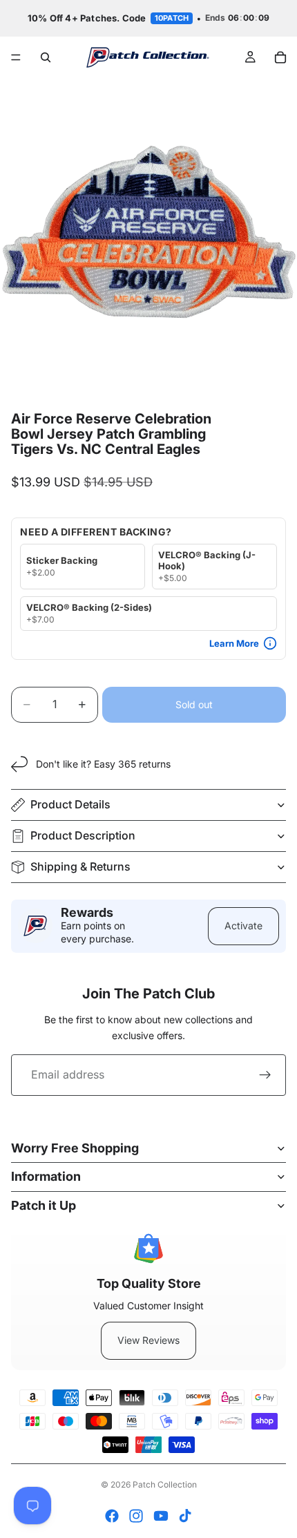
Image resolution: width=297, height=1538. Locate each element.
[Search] (45, 57)
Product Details (70, 804)
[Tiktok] (185, 1516)
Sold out (194, 704)
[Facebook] (112, 1516)
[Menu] (16, 57)
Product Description (82, 835)
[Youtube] (161, 1516)
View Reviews (148, 1340)
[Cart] (280, 57)
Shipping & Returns (80, 866)
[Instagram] (136, 1516)
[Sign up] (265, 1075)
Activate (243, 925)
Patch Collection (165, 1484)
